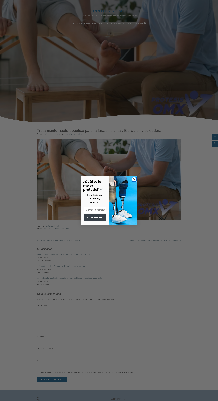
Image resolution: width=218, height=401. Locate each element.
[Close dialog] (134, 179)
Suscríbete (95, 217)
